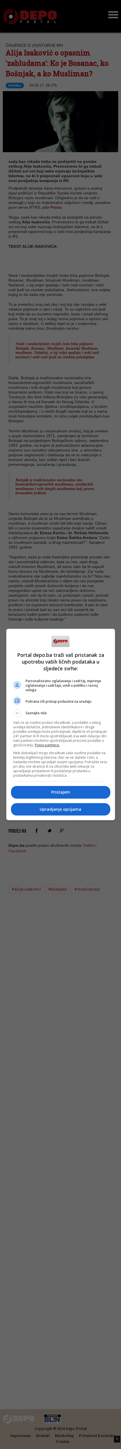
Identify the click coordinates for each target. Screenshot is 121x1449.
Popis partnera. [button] (47, 745)
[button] (60, 713)
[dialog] (60, 724)
